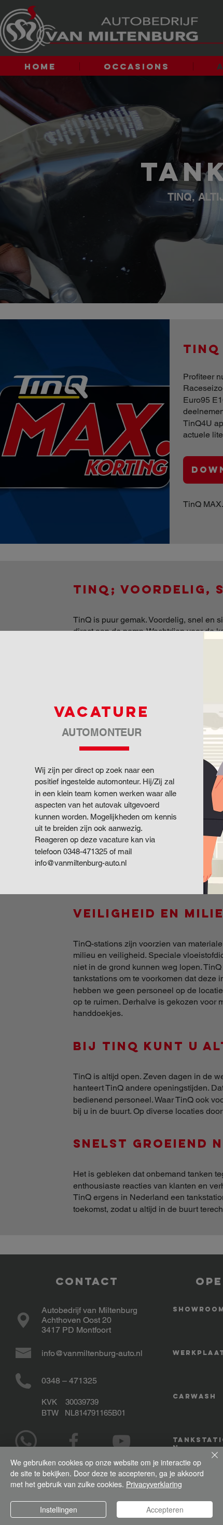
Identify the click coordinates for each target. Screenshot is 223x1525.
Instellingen (58, 1509)
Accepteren (165, 1509)
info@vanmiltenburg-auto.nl (81, 862)
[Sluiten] (208, 1461)
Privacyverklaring (154, 1484)
